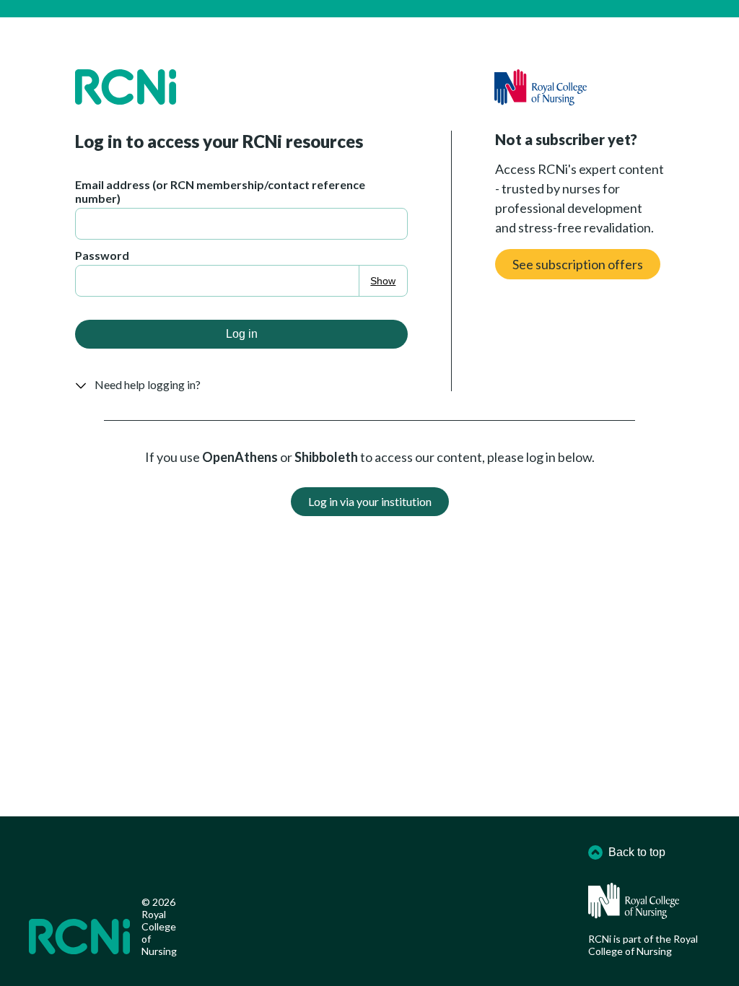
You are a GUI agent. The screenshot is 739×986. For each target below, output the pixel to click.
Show (382, 281)
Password (102, 255)
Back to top (636, 852)
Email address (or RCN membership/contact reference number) (220, 191)
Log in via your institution (370, 501)
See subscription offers (577, 264)
